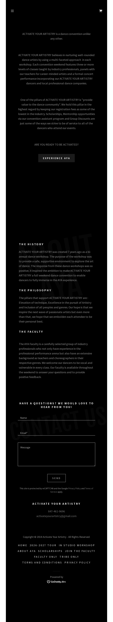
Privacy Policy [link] (74, 488)
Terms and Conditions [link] (42, 562)
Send (56, 478)
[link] (101, 11)
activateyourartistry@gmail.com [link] (56, 516)
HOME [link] (22, 545)
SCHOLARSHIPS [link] (50, 551)
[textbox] (56, 416)
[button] (16, 11)
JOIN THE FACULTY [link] (80, 551)
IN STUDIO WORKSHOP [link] (77, 545)
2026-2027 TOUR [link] (43, 545)
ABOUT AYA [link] (27, 551)
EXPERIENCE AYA (56, 158)
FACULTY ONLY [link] (45, 556)
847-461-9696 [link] (56, 511)
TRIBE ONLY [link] (69, 556)
